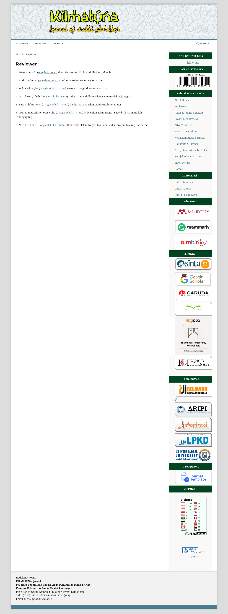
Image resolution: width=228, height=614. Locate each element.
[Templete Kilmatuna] (193, 483)
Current (22, 43)
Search (204, 43)
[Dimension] (193, 353)
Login (208, 6)
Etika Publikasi (183, 125)
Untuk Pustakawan (186, 194)
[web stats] (190, 552)
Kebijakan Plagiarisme (188, 156)
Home (20, 54)
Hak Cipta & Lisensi (186, 144)
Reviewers (181, 106)
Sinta (62, 88)
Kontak (179, 169)
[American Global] (193, 460)
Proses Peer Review (186, 119)
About (56, 43)
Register (196, 6)
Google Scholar (47, 72)
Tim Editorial (182, 100)
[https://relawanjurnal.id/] (193, 395)
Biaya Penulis (182, 162)
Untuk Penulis (183, 188)
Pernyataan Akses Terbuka (191, 150)
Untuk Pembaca (184, 182)
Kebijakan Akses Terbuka (190, 137)
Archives (39, 43)
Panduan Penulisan (186, 131)
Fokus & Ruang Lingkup (189, 112)
